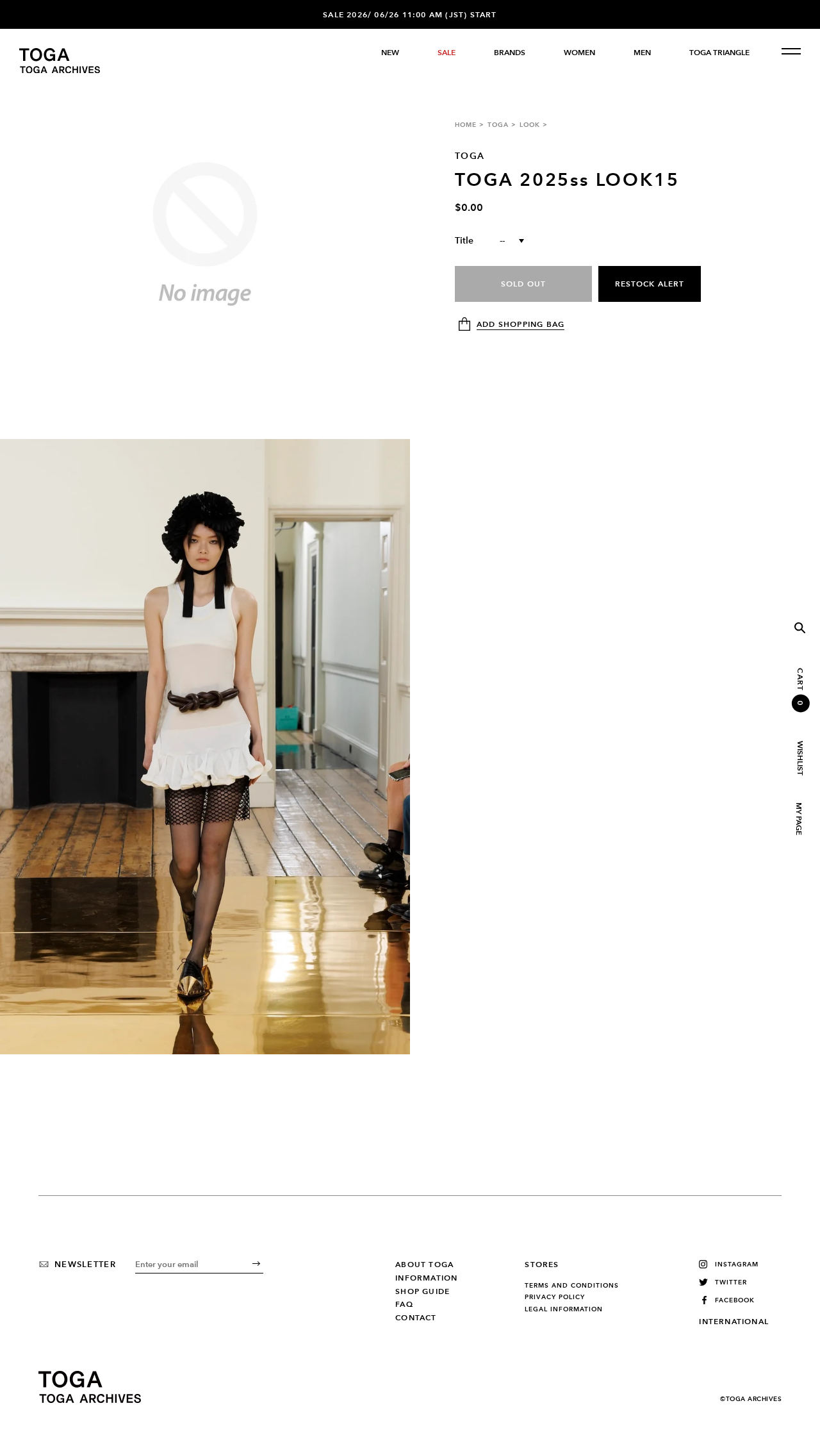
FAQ (404, 1304)
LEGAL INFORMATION (564, 1309)
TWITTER (731, 1282)
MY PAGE (798, 818)
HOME (466, 124)
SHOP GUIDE (422, 1291)
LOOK (530, 124)
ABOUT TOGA (424, 1264)
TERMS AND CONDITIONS (572, 1286)
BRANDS (509, 52)
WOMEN (579, 52)
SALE (446, 52)
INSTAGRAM (736, 1264)
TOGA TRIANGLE (719, 52)
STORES (542, 1264)
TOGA (498, 124)
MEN (642, 52)
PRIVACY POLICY (555, 1297)
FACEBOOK (735, 1300)
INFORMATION (426, 1277)
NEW (390, 52)
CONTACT (415, 1317)
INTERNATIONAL (734, 1321)
